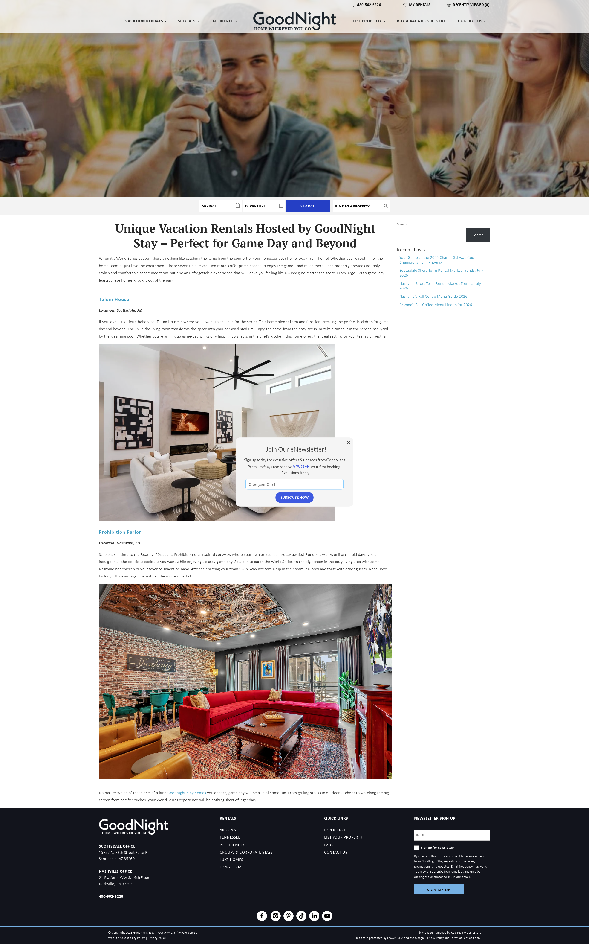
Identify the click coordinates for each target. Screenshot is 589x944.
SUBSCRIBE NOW (294, 497)
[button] (296, 449)
